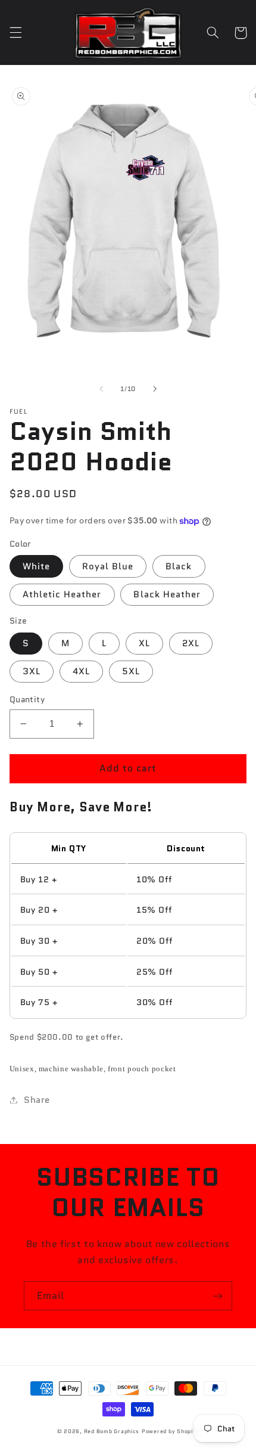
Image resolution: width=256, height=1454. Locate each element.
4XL (81, 671)
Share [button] (37, 1099)
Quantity (27, 699)
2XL (190, 643)
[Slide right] (155, 389)
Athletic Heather (62, 594)
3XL (31, 671)
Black (179, 566)
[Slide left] (101, 389)
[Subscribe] (218, 1295)
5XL (131, 671)
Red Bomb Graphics (112, 1431)
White (36, 566)
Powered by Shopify (170, 1431)
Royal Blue (108, 566)
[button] (15, 32)
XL (144, 643)
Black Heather (167, 594)
